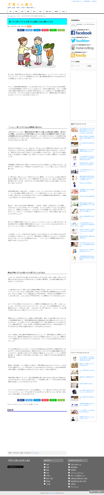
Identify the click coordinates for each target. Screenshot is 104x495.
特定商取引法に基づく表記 (78, 481)
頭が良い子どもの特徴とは (86, 182)
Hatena (37, 30)
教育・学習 (48, 11)
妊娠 (16, 11)
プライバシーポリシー (77, 473)
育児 (34, 11)
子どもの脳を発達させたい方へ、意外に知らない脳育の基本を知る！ (87, 224)
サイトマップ (74, 487)
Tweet (29, 30)
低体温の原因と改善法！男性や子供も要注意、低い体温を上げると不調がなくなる (87, 178)
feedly (61, 30)
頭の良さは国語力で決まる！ (86, 383)
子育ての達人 (52, 493)
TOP (10, 11)
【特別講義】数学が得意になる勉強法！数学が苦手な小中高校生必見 (87, 258)
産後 (28, 11)
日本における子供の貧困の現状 (87, 196)
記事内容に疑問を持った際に (79, 478)
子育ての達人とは (76, 464)
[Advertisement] (37, 113)
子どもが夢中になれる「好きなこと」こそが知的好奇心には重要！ (87, 244)
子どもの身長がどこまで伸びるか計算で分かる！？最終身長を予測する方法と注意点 (87, 158)
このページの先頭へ (97, 491)
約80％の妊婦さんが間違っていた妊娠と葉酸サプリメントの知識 (87, 204)
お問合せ (73, 484)
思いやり (37, 452)
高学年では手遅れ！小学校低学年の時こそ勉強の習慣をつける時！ (87, 138)
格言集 (56, 11)
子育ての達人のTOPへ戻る (19, 460)
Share (21, 30)
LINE (53, 30)
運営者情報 (74, 467)
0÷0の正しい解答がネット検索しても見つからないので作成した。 (87, 231)
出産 (22, 11)
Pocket (45, 30)
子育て (40, 11)
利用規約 (73, 470)
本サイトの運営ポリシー (78, 475)
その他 (63, 11)
